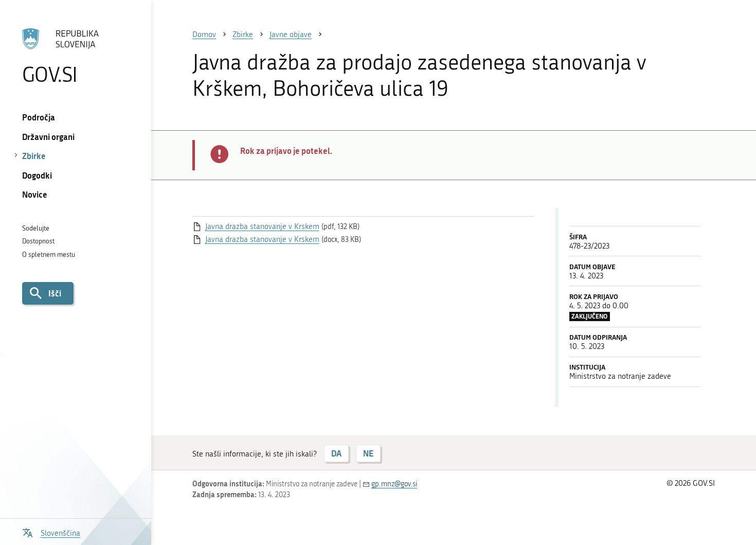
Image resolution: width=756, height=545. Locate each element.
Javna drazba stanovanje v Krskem (262, 226)
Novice (34, 194)
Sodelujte (35, 228)
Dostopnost (38, 241)
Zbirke (34, 156)
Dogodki (37, 175)
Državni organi (48, 137)
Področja (38, 117)
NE (368, 453)
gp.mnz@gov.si (394, 484)
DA (336, 453)
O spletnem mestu (48, 254)
